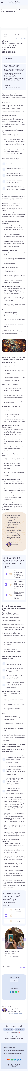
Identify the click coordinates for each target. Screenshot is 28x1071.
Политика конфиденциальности (14, 1050)
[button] (24, 939)
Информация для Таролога (13, 87)
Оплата (6, 1045)
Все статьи (22, 967)
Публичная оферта (9, 1047)
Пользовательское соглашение (13, 1053)
